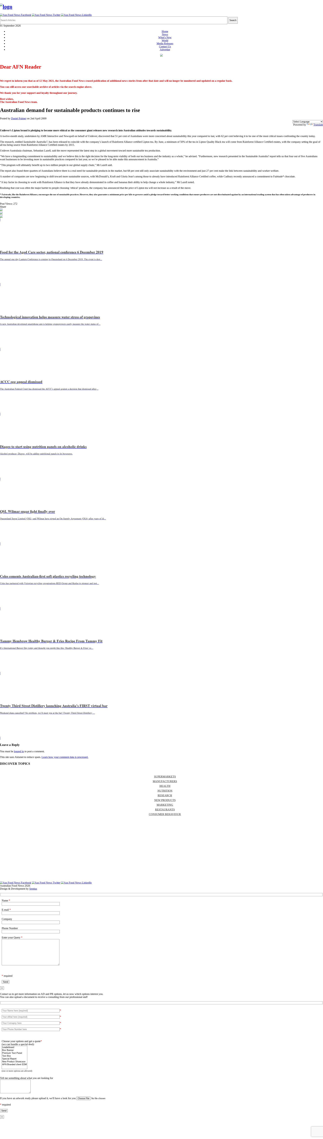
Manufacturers (165, 781)
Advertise (165, 49)
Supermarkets (165, 776)
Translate (318, 124)
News (165, 34)
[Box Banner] (14, 1050)
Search (232, 20)
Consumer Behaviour (165, 814)
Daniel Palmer (18, 118)
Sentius (33, 888)
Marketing (165, 804)
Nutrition (164, 790)
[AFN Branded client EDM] (14, 1064)
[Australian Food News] (6, 7)
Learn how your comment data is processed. (65, 757)
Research (165, 795)
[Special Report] (14, 1058)
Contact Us (165, 46)
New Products (165, 800)
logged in (19, 751)
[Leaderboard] (14, 1047)
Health (164, 786)
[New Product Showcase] (14, 1061)
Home (165, 31)
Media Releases (165, 43)
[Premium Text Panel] (14, 1053)
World (165, 40)
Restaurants (165, 809)
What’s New (165, 37)
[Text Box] (14, 1056)
